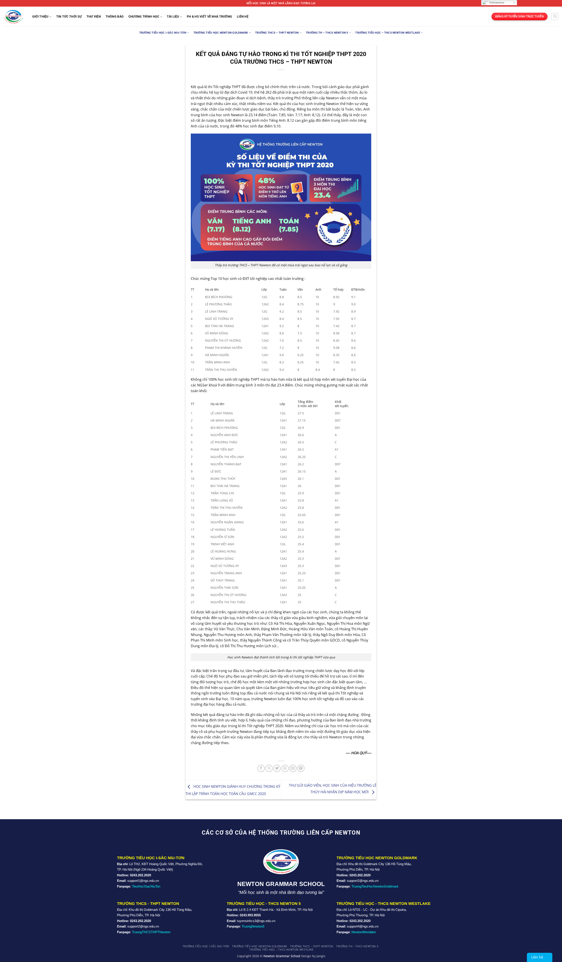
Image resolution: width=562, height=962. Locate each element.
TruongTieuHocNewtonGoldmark (374, 886)
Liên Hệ (243, 16)
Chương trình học (143, 16)
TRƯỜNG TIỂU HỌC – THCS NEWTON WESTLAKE (387, 32)
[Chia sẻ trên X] (269, 768)
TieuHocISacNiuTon (146, 886)
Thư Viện (93, 16)
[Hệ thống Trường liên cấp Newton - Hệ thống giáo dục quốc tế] (13, 16)
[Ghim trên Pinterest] (300, 768)
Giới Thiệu (40, 16)
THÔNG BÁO (115, 16)
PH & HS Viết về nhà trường (209, 16)
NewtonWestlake (363, 932)
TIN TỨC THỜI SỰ (69, 16)
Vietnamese (496, 2)
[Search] (554, 16)
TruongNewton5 (253, 926)
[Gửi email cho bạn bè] (293, 768)
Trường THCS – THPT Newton (277, 32)
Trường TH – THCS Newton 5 (327, 32)
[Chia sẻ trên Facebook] (261, 768)
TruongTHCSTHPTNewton (151, 932)
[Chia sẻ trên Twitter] (277, 768)
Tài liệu (173, 16)
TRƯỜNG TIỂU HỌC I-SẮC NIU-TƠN (162, 32)
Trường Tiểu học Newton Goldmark (220, 32)
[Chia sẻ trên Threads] (285, 768)
